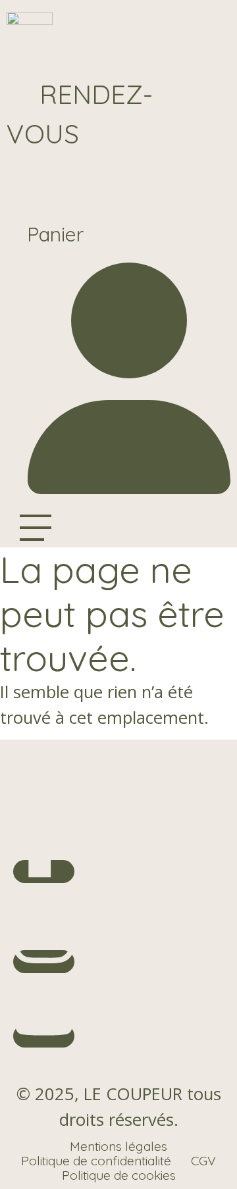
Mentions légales (118, 1146)
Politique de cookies (119, 1175)
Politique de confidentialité (96, 1160)
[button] (80, 114)
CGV (203, 1160)
